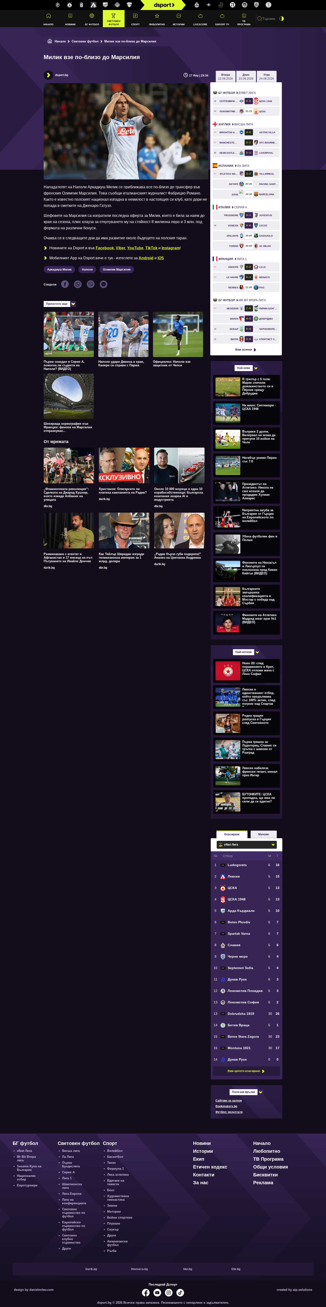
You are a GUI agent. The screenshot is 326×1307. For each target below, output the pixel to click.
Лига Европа (71, 1193)
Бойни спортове (119, 1217)
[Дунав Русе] (221, 5)
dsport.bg (61, 75)
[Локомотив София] (245, 5)
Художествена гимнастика (118, 1197)
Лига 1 (232, 259)
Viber (120, 248)
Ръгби (111, 1251)
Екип (198, 1159)
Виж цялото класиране (244, 1071)
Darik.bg (91, 1269)
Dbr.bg (235, 1269)
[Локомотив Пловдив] (233, 5)
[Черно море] (257, 5)
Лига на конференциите (74, 1201)
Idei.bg (187, 1269)
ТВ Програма (244, 23)
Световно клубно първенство (71, 1239)
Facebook (105, 248)
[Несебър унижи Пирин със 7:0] (246, 465)
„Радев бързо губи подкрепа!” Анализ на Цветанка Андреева (177, 555)
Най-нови (243, 368)
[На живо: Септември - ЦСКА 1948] (246, 412)
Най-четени (243, 652)
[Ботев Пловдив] (117, 5)
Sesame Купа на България (29, 1168)
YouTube (135, 248)
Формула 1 (115, 1168)
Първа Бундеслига (71, 1164)
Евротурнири (27, 1185)
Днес (246, 76)
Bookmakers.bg (226, 1106)
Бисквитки (265, 1174)
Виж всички (243, 349)
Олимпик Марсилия (117, 269)
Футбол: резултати (229, 1112)
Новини (70, 24)
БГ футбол (92, 24)
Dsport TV (222, 24)
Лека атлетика (118, 1174)
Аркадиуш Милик (59, 269)
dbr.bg (48, 506)
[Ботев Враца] (268, 5)
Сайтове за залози (229, 1100)
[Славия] (197, 5)
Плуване (113, 1223)
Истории (178, 24)
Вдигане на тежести (115, 1182)
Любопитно (157, 24)
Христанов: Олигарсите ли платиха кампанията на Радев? (123, 490)
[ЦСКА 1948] (82, 5)
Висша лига (235, 124)
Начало (48, 24)
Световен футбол (113, 23)
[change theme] (282, 18)
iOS (161, 258)
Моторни (114, 1211)
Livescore (200, 24)
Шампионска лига (72, 1186)
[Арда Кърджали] (105, 5)
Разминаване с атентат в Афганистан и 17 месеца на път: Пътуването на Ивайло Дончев (68, 557)
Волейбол (114, 1151)
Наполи (87, 269)
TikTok (151, 248)
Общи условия (270, 1166)
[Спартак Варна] (129, 5)
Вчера (225, 76)
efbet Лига (237, 93)
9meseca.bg (139, 1269)
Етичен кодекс (210, 1166)
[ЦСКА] (70, 5)
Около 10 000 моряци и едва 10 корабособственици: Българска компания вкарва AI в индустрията (178, 494)
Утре (266, 76)
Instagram (171, 248)
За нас (200, 1182)
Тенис (111, 1162)
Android (146, 258)
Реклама (263, 1182)
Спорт (135, 24)
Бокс (111, 1190)
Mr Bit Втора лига (242, 300)
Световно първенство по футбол (73, 1212)
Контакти (203, 1174)
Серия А (232, 207)
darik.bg (104, 499)
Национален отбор (26, 1177)
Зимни (112, 1205)
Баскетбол (115, 1157)
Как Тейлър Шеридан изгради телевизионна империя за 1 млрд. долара (121, 557)
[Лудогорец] (58, 5)
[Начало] (49, 41)
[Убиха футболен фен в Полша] (246, 544)
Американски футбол (117, 1243)
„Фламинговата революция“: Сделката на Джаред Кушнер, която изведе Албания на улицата (66, 494)
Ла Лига (233, 166)
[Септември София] (209, 5)
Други (66, 1248)
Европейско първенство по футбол (73, 1225)
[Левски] (94, 5)
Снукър (113, 1229)
